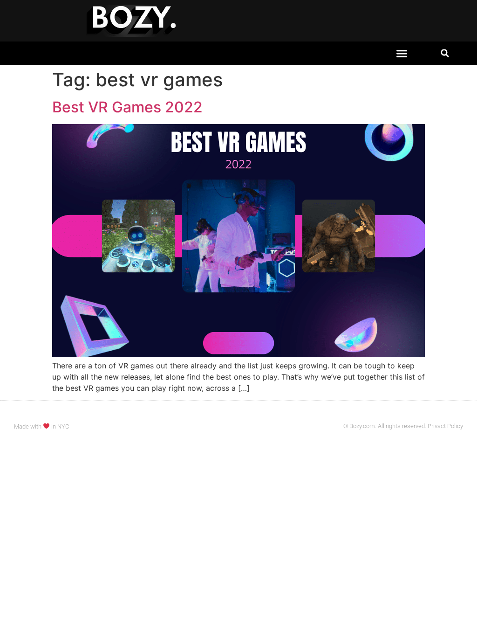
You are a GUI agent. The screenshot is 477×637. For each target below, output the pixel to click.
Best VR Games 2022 (127, 107)
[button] (402, 53)
